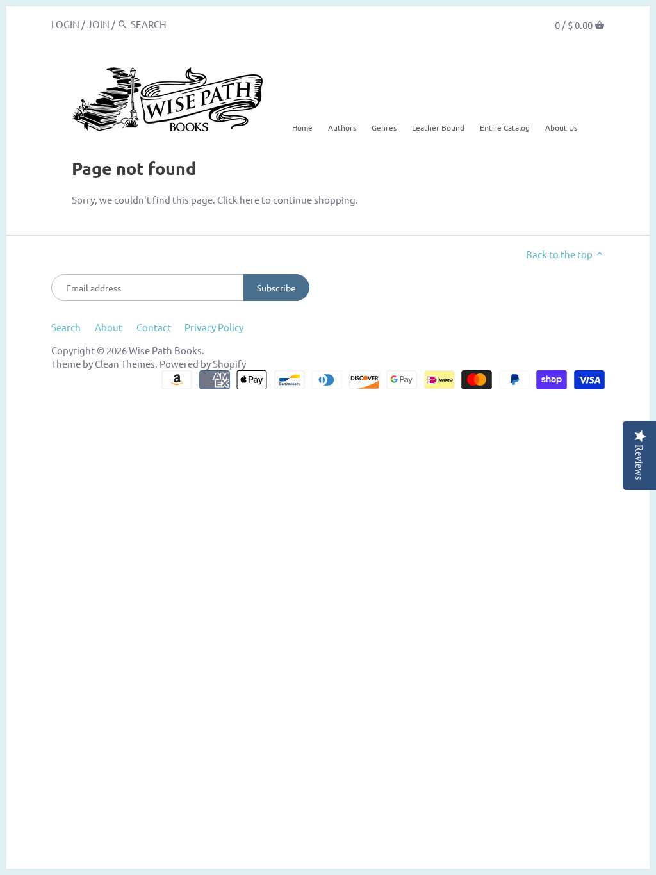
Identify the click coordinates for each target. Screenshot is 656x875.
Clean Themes (125, 363)
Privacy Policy (213, 327)
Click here (238, 199)
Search (66, 327)
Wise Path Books (165, 350)
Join (98, 24)
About (108, 327)
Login (65, 24)
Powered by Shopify (203, 363)
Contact (153, 327)
